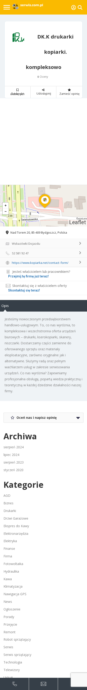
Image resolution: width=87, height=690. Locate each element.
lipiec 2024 (11, 454)
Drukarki (9, 511)
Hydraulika (11, 571)
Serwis (8, 647)
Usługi (8, 677)
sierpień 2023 (13, 462)
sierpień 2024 (13, 447)
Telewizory (11, 670)
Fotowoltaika (13, 564)
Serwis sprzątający (17, 654)
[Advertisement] (43, 141)
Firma (7, 556)
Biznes (8, 503)
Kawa (7, 579)
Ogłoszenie (11, 609)
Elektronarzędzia (15, 533)
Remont (9, 632)
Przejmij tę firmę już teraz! (28, 276)
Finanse (9, 548)
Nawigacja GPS (14, 594)
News (7, 601)
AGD (6, 495)
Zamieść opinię (69, 94)
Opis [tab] (5, 305)
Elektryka (10, 541)
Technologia (12, 662)
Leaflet (77, 222)
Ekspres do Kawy (16, 526)
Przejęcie (10, 624)
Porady (8, 617)
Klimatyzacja (13, 586)
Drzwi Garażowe (15, 518)
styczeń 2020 (13, 470)
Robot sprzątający (17, 639)
